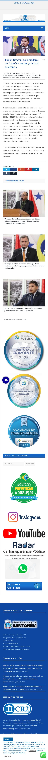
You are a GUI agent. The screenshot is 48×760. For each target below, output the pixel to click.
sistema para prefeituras (31, 720)
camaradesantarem (13, 73)
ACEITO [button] (8, 739)
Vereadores (35, 77)
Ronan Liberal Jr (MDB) (23, 77)
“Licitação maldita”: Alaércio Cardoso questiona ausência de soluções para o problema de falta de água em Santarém (24, 5)
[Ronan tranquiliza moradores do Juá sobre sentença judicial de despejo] (24, 46)
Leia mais (32, 751)
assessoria (19, 723)
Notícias (12, 77)
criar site (17, 720)
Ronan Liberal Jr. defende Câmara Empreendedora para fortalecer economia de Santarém (23, 309)
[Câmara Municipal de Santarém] (24, 17)
